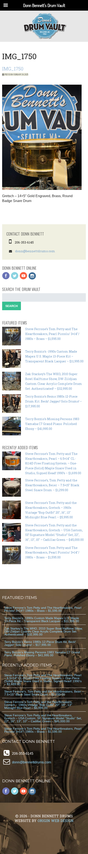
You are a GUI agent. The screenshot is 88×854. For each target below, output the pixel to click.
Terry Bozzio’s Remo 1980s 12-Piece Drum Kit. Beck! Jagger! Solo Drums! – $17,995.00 (53, 401)
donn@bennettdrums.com (35, 251)
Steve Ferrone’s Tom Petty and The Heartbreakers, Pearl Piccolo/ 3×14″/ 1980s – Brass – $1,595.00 (52, 334)
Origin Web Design (55, 820)
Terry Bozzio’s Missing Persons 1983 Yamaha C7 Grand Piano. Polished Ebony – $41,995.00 (52, 424)
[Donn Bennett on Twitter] (15, 278)
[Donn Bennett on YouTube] (23, 278)
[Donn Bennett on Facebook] (6, 278)
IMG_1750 (12, 69)
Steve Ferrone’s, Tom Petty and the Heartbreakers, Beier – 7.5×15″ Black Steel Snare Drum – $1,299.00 (52, 485)
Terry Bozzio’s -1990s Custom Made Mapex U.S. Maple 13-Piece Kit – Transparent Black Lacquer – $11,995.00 (54, 356)
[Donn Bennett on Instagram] (32, 278)
